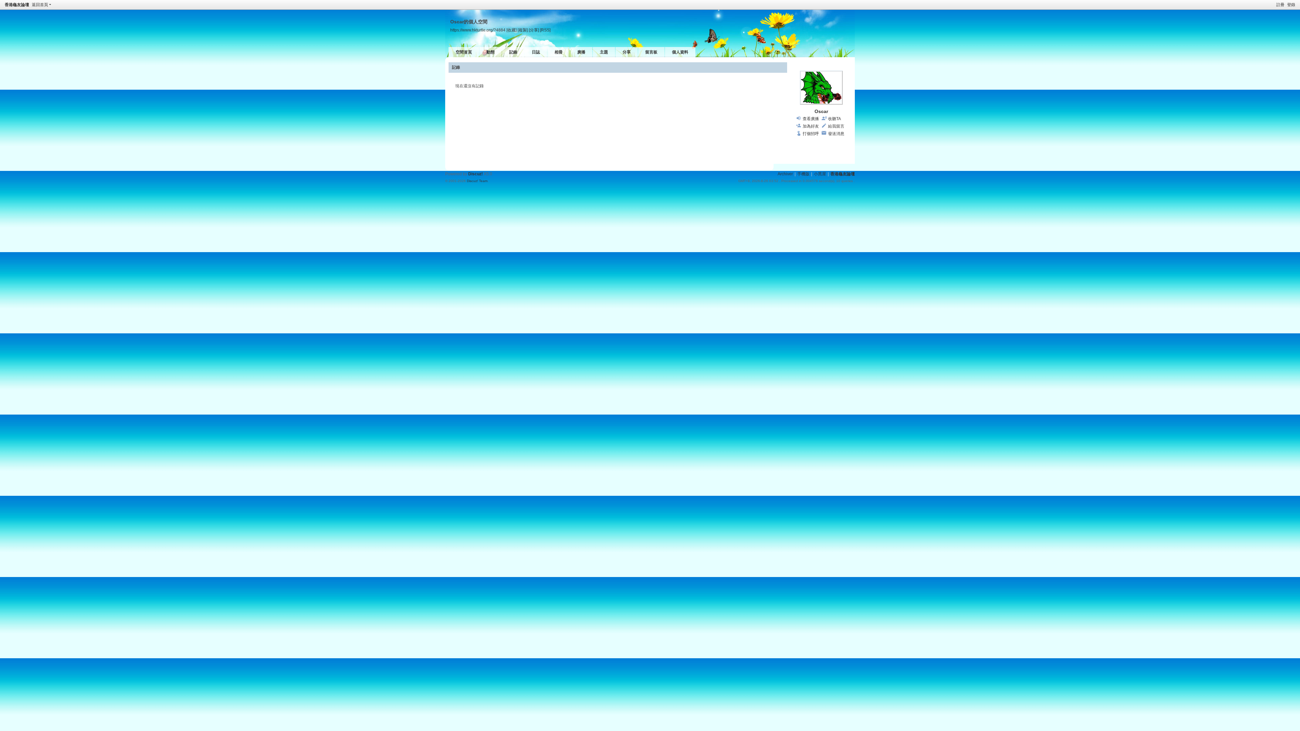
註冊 (1280, 4)
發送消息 (836, 133)
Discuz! (475, 174)
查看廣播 (811, 118)
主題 (604, 52)
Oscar (821, 111)
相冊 (559, 52)
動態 (490, 52)
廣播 (581, 52)
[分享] (534, 30)
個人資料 (680, 52)
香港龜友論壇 (17, 4)
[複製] (523, 30)
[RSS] (545, 30)
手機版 (803, 174)
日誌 (536, 52)
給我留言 (836, 126)
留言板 (651, 52)
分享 (627, 52)
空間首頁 (464, 52)
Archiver (785, 174)
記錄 (513, 52)
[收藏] (511, 30)
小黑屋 (820, 174)
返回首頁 (40, 4)
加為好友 (811, 126)
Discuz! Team (477, 181)
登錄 (1291, 4)
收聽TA (834, 118)
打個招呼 (811, 133)
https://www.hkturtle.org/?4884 (477, 30)
